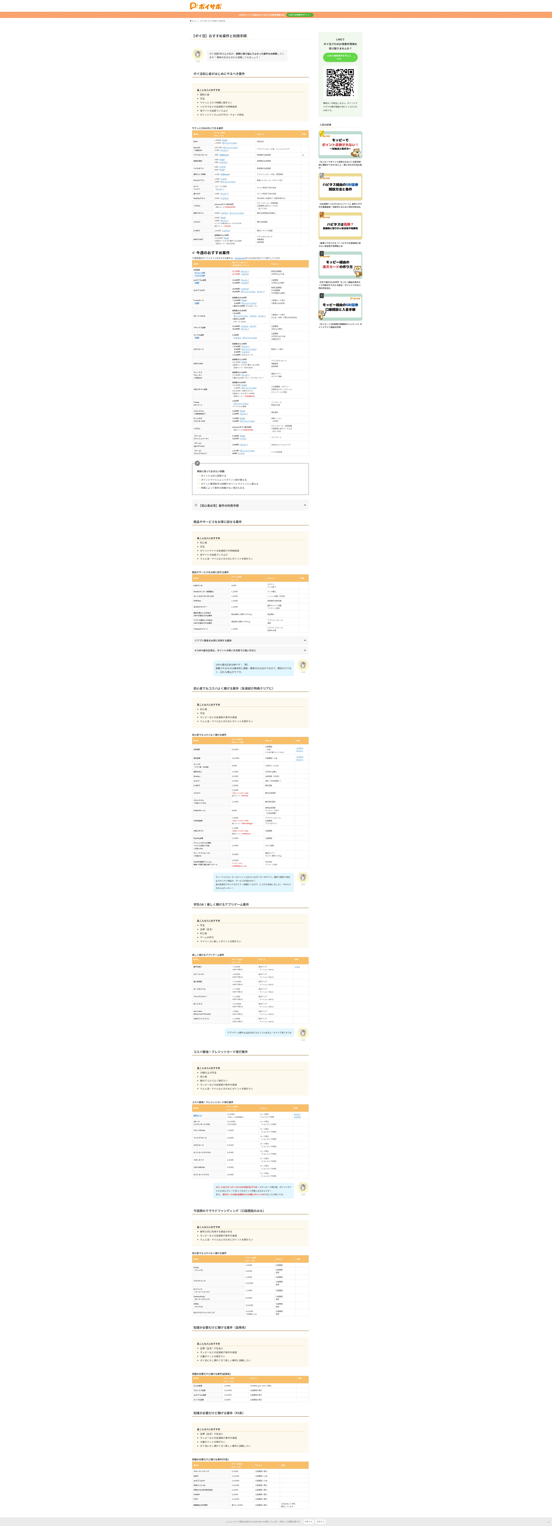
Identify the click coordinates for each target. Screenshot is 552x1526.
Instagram (240, 257)
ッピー (246, 346)
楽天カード (197, 1115)
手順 (197, 282)
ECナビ (253, 326)
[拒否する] (548, 1521)
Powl (225, 140)
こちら (297, 966)
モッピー (224, 150)
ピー (245, 444)
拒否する (320, 1521)
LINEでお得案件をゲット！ (300, 14)
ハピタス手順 (200, 275)
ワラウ (222, 167)
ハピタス (223, 162)
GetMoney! (224, 155)
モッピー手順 (200, 273)
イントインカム (229, 181)
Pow (226, 238)
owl (222, 159)
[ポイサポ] (206, 5)
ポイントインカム (229, 143)
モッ (242, 444)
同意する (309, 1521)
